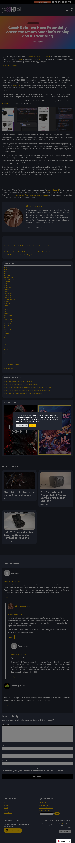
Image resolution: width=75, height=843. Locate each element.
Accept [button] (33, 425)
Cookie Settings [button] (22, 425)
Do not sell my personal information (29, 421)
